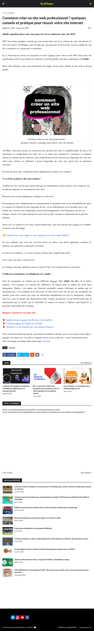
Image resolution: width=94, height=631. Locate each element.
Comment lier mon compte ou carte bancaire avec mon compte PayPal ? (38, 235)
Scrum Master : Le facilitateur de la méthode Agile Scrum (77, 387)
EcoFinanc (47, 3)
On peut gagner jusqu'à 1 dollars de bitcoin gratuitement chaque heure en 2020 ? (44, 549)
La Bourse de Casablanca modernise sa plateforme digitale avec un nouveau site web (15, 388)
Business (11, 13)
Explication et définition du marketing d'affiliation (33, 528)
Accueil (4, 13)
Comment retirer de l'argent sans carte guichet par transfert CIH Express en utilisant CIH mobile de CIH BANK (51, 498)
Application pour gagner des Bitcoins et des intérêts (29, 319)
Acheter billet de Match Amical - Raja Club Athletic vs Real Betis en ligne (41, 559)
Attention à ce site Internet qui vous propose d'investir (30, 326)
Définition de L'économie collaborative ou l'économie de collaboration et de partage (45, 507)
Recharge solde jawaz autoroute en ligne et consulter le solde (37, 518)
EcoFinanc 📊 (31, 627)
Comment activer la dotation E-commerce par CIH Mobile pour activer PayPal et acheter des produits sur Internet (52, 488)
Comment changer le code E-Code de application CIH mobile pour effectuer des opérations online (51, 539)
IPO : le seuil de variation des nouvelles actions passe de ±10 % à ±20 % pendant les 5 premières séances (46, 389)
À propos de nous (86, 627)
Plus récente (8, 473)
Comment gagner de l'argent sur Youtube (24, 323)
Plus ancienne (85, 473)
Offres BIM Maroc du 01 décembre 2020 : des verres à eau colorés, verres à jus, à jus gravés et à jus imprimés (51, 571)
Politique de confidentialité (67, 627)
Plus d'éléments (86, 363)
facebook (46, 341)
